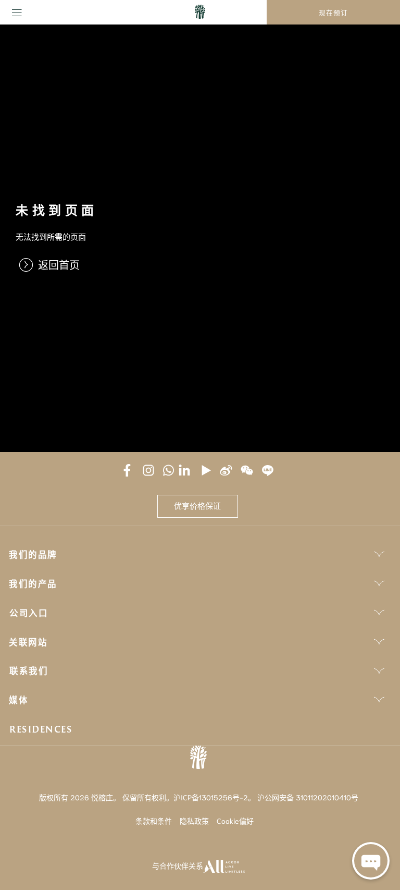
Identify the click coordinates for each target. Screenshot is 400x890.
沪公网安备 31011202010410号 (307, 797)
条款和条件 (153, 820)
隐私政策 (194, 820)
